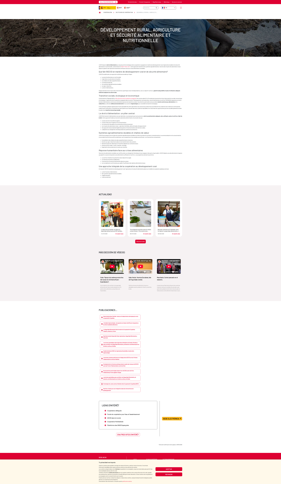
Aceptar (169, 469)
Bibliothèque (167, 2)
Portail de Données (132, 2)
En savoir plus (119, 234)
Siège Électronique (157, 2)
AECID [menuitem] (135, 459)
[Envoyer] (156, 8)
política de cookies (127, 481)
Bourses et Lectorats (177, 2)
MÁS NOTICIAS (140, 241)
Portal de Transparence (144, 2)
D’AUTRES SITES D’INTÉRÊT (128, 434)
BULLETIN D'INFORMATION (106, 2)
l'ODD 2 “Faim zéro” (125, 66)
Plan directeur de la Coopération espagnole (125, 98)
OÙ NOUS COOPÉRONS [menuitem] (151, 459)
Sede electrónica (171, 419)
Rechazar (168, 474)
